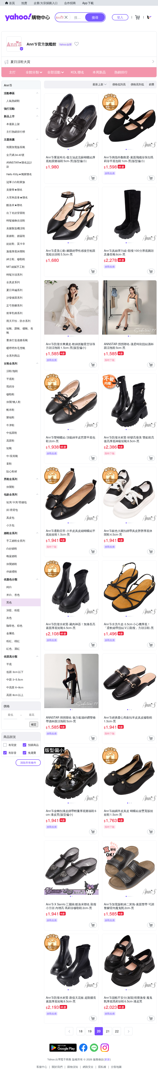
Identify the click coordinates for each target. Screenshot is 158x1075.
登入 (120, 17)
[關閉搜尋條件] (66, 17)
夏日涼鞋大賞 (20, 61)
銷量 (151, 84)
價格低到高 (119, 84)
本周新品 (99, 72)
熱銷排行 (121, 72)
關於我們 (57, 1067)
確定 (33, 724)
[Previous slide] (47, 121)
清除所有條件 (28, 762)
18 (80, 1031)
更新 (107, 1059)
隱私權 (102, 1067)
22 (117, 1031)
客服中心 (41, 1067)
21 (108, 1031)
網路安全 (88, 1067)
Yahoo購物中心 (27, 17)
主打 (12, 72)
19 (90, 1031)
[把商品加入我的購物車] (93, 178)
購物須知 (72, 1067)
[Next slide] (96, 121)
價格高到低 (137, 84)
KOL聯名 (77, 72)
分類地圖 (116, 1067)
